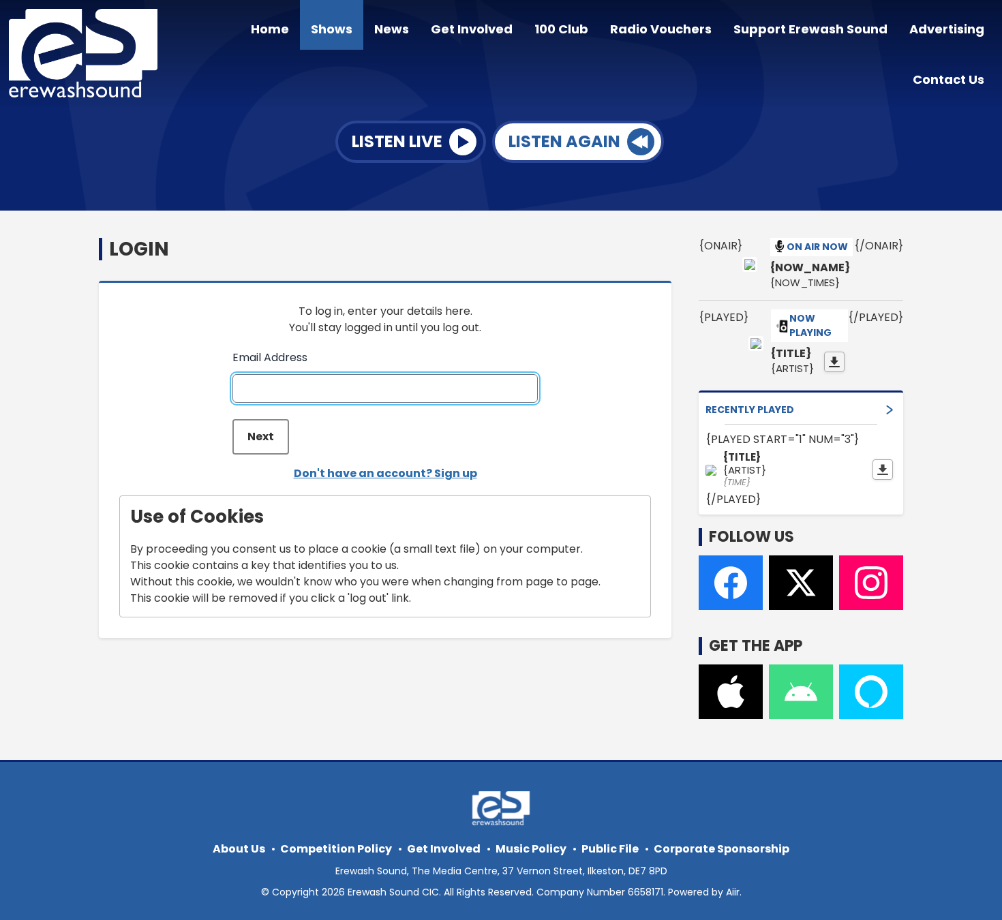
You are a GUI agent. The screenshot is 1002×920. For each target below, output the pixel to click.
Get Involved (472, 28)
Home (270, 28)
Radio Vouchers (661, 28)
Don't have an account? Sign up (385, 473)
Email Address (269, 357)
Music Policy (531, 849)
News (391, 28)
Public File (610, 849)
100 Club (561, 28)
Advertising (946, 28)
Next (260, 436)
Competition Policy (336, 849)
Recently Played (749, 409)
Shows (331, 28)
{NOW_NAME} (810, 268)
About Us (239, 849)
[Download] (834, 362)
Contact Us (948, 79)
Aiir (733, 892)
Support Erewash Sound (810, 28)
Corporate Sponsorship (721, 849)
